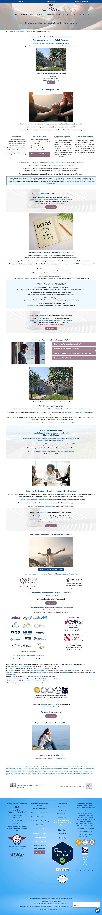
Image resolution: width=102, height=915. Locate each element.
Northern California (72, 438)
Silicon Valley (30, 670)
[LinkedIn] (84, 870)
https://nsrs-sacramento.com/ (52, 80)
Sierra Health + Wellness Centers (64, 898)
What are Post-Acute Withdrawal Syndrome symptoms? (72, 353)
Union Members (34, 683)
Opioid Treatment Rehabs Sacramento (53, 768)
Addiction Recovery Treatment (85, 825)
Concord (63, 165)
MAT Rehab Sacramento (17, 773)
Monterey (57, 670)
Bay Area (44, 670)
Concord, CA (62, 807)
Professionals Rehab (39, 829)
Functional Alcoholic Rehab (85, 817)
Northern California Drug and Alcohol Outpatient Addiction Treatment (27, 768)
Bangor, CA (62, 810)
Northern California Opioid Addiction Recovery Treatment (37, 773)
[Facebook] (76, 870)
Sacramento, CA (62, 814)
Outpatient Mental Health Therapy (40, 821)
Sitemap (60, 909)
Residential (38, 681)
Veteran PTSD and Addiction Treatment (62, 451)
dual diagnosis (23, 679)
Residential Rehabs (35, 199)
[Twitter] (80, 870)
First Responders (25, 683)
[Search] (89, 14)
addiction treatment (84, 409)
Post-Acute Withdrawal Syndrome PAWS (68, 344)
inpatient (70, 412)
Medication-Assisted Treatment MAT (28, 278)
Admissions (43, 704)
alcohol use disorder (47, 672)
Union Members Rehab (39, 833)
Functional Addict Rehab (85, 815)
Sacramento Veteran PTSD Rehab (24, 770)
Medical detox (30, 423)
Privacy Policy (43, 909)
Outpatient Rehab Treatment (39, 817)
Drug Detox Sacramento (57, 771)
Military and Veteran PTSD (14, 681)
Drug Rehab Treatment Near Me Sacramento (74, 771)
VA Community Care (17, 846)
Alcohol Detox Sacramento (28, 771)
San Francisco (38, 670)
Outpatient (46, 681)
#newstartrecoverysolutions (14, 771)
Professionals (45, 683)
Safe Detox (85, 811)
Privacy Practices (52, 909)
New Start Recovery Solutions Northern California (69, 766)
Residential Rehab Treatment (39, 812)
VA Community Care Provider (85, 823)
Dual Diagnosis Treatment (85, 813)
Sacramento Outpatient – (62, 823)
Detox (41, 165)
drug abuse (36, 672)
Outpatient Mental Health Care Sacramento (22, 774)
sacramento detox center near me (52, 774)
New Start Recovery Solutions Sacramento (46, 43)
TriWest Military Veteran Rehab (40, 770)
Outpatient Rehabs (47, 199)
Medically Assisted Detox (39, 808)
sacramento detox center (38, 774)
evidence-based (65, 672)
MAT (51, 278)
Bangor (71, 165)
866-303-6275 (44, 194)
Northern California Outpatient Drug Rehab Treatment (64, 773)
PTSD (73, 444)
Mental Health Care (59, 199)
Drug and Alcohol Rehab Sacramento (34, 766)
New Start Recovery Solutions (68, 423)
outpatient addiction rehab (82, 412)
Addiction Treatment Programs (18, 766)
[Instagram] (92, 870)
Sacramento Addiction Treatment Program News (74, 768)
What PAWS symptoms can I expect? (66, 348)
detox (26, 409)
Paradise (73, 670)
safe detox (74, 257)
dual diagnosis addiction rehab (39, 499)
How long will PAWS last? (62, 358)
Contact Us (56, 707)
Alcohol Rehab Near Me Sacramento (43, 771)
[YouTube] (88, 870)
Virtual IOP (69, 199)
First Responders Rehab (39, 837)
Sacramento (69, 46)
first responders (57, 446)
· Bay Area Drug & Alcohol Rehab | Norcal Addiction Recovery (61, 906)
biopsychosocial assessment (47, 506)
